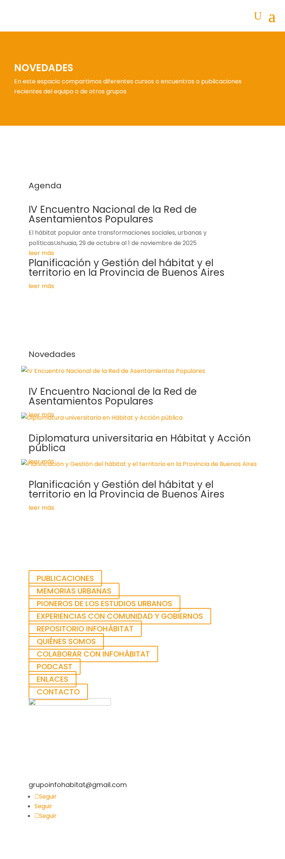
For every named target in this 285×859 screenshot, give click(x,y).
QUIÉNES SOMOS (66, 641)
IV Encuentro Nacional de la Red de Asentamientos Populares (113, 214)
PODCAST (54, 666)
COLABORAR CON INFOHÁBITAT (93, 654)
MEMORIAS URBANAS (74, 591)
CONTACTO (58, 692)
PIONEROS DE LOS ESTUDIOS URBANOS (104, 603)
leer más (41, 253)
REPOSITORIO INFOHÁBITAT (85, 629)
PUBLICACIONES (65, 578)
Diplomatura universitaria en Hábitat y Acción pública (140, 443)
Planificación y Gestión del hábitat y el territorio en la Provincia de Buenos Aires (127, 267)
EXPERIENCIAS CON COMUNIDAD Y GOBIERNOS (120, 616)
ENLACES (52, 679)
